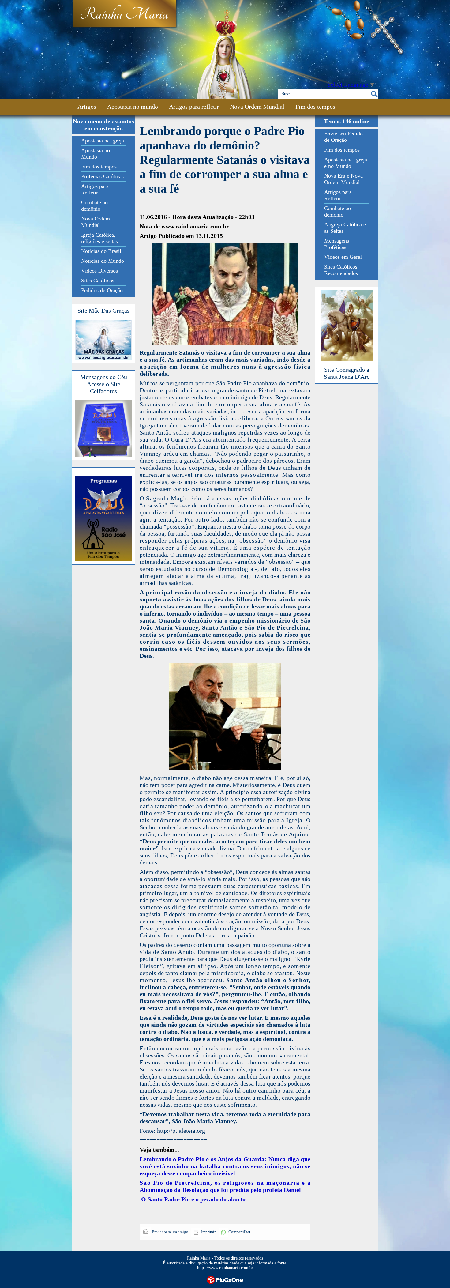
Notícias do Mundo (102, 261)
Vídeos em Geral (343, 257)
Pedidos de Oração (102, 290)
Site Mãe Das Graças (103, 310)
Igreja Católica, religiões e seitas (99, 238)
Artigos (86, 106)
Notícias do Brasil (101, 251)
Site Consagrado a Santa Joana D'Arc (346, 373)
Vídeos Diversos (99, 271)
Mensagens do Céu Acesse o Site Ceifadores (103, 384)
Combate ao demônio (94, 205)
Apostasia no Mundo (95, 153)
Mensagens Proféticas (336, 244)
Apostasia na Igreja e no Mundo (345, 162)
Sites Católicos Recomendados (341, 270)
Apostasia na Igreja (102, 140)
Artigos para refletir (194, 106)
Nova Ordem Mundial (257, 106)
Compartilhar (239, 1232)
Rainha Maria (124, 14)
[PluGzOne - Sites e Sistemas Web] (225, 1279)
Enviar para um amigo (169, 1232)
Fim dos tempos (315, 106)
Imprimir (208, 1232)
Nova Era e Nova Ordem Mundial (343, 179)
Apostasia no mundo (132, 106)
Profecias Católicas (102, 176)
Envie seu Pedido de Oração (343, 136)
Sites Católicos (97, 280)
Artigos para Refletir (95, 189)
